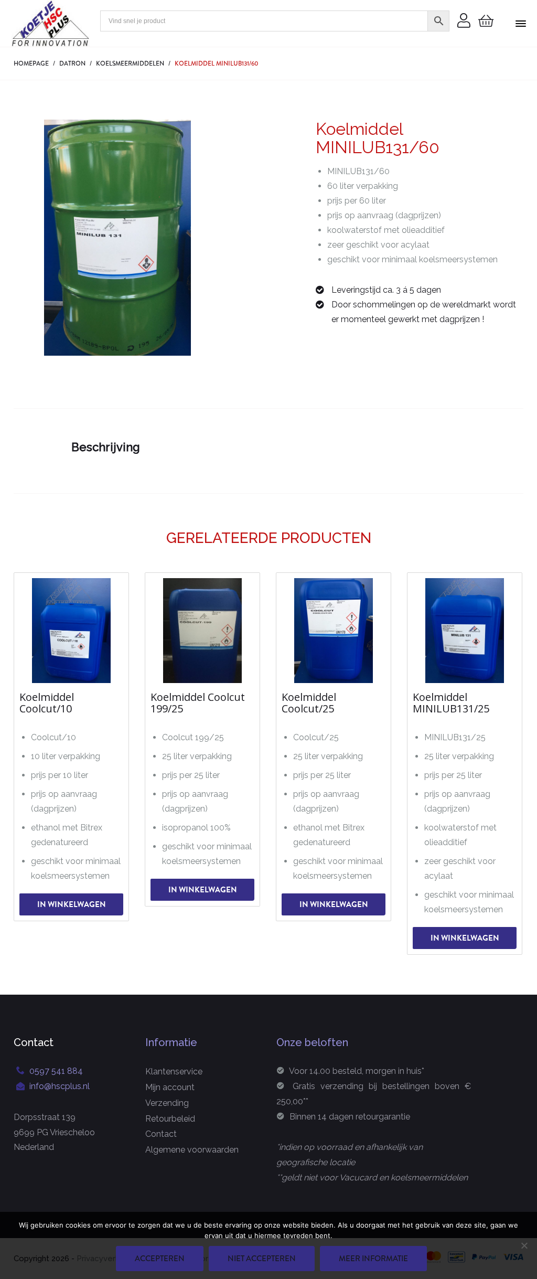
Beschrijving (105, 447)
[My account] (463, 21)
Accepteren (160, 1258)
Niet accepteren (262, 1258)
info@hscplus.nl (59, 1086)
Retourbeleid (170, 1119)
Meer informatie (373, 1258)
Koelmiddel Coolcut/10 (46, 703)
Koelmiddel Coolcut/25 (309, 703)
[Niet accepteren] (524, 1245)
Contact (161, 1134)
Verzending (167, 1103)
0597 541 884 (56, 1071)
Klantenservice (173, 1072)
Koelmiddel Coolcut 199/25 (198, 703)
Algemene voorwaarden (192, 1150)
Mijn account (170, 1087)
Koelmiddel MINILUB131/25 (451, 703)
